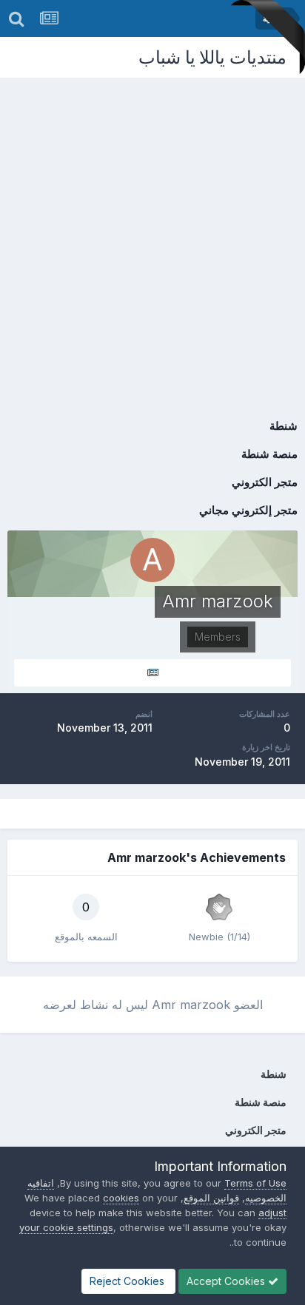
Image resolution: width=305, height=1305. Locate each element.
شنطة (283, 426)
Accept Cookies (227, 1281)
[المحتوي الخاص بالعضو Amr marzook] (152, 672)
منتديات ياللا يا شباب (212, 57)
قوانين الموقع (211, 1198)
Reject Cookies (128, 1281)
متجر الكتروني (265, 482)
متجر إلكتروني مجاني (248, 510)
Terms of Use (255, 1183)
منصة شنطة (269, 454)
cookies (121, 1198)
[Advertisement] (152, 237)
